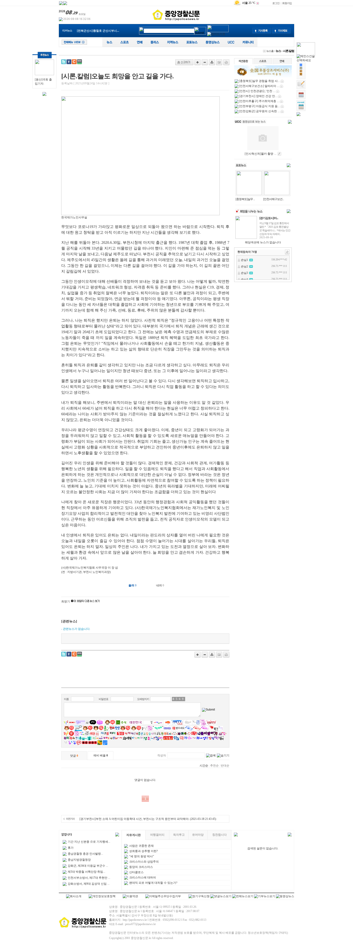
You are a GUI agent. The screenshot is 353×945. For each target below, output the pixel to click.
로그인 (276, 3)
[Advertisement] (145, 674)
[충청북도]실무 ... (245, 199)
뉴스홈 (270, 50)
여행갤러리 (157, 834)
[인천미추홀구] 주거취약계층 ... (259, 101)
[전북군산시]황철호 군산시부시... (98, 29)
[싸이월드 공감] (74, 61)
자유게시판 (133, 835)
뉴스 (278, 51)
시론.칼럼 (288, 51)
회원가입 (287, 3)
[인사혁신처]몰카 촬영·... (260, 153)
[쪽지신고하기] (184, 62)
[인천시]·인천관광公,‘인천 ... (257, 91)
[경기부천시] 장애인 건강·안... (258, 96)
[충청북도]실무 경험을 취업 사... (259, 81)
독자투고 (179, 834)
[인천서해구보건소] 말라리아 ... (259, 86)
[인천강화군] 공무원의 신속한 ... (259, 111)
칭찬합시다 (219, 834)
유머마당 (198, 834)
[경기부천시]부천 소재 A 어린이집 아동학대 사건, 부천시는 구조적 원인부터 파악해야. (134, 819)
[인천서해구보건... (273, 199)
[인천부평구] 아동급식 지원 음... (259, 106)
